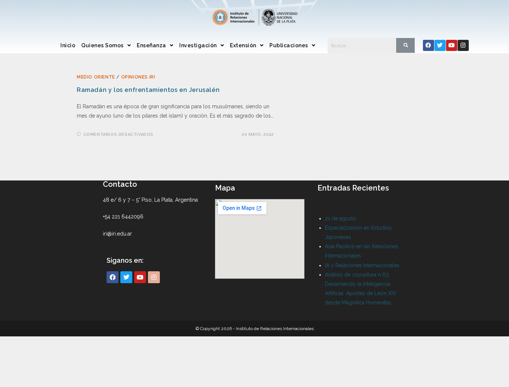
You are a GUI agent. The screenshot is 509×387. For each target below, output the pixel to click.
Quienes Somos (102, 45)
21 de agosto (340, 218)
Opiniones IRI (138, 77)
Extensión (243, 45)
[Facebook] (428, 45)
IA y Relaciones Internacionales (362, 265)
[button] (106, 45)
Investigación (198, 45)
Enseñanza (151, 45)
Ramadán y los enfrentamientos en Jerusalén (148, 89)
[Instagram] (463, 45)
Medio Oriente (96, 77)
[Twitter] (440, 45)
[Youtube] (451, 45)
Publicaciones (288, 45)
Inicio (67, 45)
